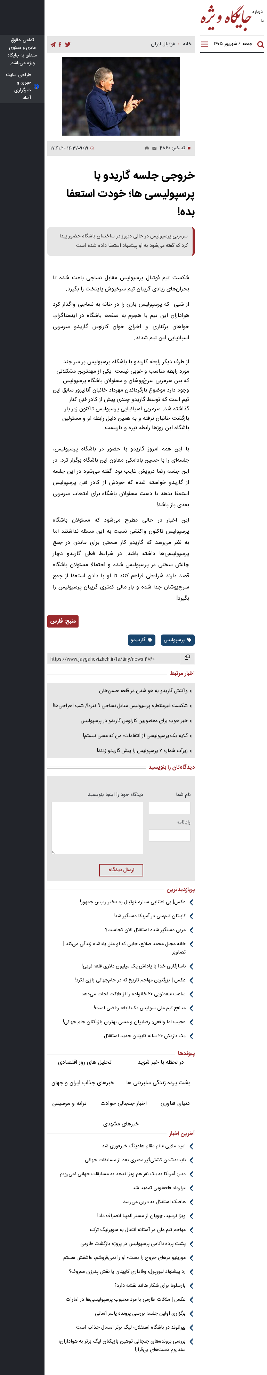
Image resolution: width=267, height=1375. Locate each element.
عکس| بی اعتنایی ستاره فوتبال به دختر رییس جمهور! (133, 902)
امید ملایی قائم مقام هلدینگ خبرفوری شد (144, 1146)
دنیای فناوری (175, 1103)
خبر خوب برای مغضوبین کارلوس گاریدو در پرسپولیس (134, 721)
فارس (56, 621)
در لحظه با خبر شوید (161, 1062)
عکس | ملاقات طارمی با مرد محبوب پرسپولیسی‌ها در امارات (126, 1300)
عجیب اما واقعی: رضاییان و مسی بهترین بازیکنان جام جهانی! (124, 1022)
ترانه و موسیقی (69, 1103)
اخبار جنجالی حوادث (123, 1103)
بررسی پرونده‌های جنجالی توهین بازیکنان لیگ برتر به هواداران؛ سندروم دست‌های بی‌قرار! (122, 1345)
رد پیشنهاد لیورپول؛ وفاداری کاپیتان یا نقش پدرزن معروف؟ (127, 1272)
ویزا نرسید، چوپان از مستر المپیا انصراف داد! (141, 1216)
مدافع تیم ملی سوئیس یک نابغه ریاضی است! (140, 1008)
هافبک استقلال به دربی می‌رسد (154, 1202)
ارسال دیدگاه (121, 870)
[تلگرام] (53, 45)
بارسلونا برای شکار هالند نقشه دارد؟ (150, 1286)
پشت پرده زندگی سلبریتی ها (158, 1083)
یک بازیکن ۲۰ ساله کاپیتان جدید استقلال (145, 1036)
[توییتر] (67, 45)
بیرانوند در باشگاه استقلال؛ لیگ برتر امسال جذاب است (131, 1327)
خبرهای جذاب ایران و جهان (82, 1083)
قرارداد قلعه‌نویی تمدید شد (159, 1188)
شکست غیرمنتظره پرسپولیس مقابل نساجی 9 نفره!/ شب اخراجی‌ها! (120, 706)
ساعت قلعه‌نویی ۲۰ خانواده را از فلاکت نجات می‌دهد (133, 994)
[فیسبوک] (60, 45)
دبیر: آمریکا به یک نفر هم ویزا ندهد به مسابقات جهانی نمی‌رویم (123, 1174)
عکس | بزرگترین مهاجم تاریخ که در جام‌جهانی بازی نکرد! (130, 980)
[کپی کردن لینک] (187, 658)
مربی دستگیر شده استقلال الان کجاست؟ (145, 930)
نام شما (183, 795)
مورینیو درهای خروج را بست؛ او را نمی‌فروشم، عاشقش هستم (124, 1258)
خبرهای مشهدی (121, 1124)
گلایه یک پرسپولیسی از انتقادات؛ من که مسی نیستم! (135, 736)
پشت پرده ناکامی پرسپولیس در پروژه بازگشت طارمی (133, 1244)
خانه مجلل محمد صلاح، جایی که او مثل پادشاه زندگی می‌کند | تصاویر (124, 948)
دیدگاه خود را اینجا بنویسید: (115, 795)
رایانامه (184, 822)
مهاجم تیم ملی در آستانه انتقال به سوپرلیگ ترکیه (137, 1230)
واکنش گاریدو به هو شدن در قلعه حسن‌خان (143, 691)
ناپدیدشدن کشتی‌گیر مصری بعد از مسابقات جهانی (135, 1160)
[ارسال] (153, 148)
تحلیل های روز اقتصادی (85, 1062)
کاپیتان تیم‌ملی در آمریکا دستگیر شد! (150, 916)
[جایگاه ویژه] (226, 31)
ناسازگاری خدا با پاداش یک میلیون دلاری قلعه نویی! (134, 966)
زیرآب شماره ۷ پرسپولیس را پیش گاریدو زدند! (142, 751)
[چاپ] (145, 148)
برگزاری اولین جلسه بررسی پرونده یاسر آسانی (140, 1313)
